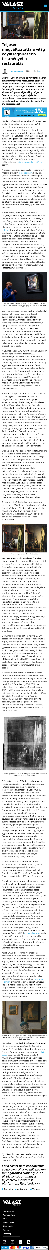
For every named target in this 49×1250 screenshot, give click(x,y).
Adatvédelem (9, 1215)
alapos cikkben (31, 933)
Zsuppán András (17, 71)
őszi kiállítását (25, 173)
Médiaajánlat (9, 1222)
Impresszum (8, 1211)
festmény (7, 1189)
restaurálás (21, 1189)
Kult (40, 71)
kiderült (5, 230)
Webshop (7, 1234)
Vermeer (35, 1189)
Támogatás (8, 1226)
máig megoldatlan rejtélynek (30, 162)
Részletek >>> (30, 1183)
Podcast (6, 1230)
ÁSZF (5, 1219)
